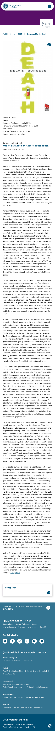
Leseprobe (15, 572)
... (15, 34)
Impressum (32, 627)
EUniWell (16, 661)
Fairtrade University (11, 708)
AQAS (20, 697)
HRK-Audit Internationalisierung (16, 684)
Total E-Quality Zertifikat (13, 671)
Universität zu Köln (15, 5)
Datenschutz (8, 624)
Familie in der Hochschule (32, 708)
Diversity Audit (9, 674)
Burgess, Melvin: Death (37, 34)
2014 (20, 34)
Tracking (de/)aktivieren (12, 727)
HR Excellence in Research (37, 687)
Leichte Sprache (9, 627)
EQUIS (13, 697)
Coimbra (6, 661)
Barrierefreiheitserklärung (25, 624)
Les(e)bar (13, 7)
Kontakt (43, 627)
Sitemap (21, 627)
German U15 (28, 661)
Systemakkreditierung (35, 697)
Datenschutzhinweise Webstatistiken (18, 724)
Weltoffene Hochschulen (13, 687)
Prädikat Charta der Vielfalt (36, 671)
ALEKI (5, 34)
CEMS (5, 697)
